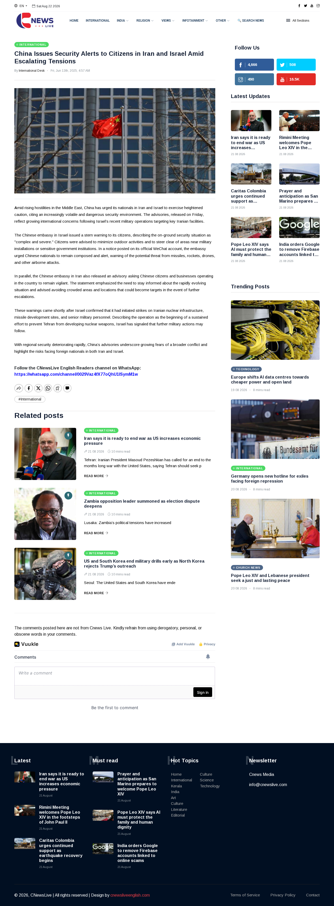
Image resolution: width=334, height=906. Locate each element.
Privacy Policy (283, 895)
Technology (210, 786)
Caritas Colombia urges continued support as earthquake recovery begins (60, 850)
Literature (179, 809)
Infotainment (193, 20)
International (98, 20)
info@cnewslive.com (268, 784)
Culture (177, 803)
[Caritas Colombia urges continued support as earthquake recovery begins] (251, 174)
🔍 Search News (250, 20)
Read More (94, 476)
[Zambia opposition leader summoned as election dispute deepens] (45, 514)
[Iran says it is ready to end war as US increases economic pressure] (45, 454)
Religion (143, 20)
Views (166, 20)
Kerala (176, 786)
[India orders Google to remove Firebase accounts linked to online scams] (299, 227)
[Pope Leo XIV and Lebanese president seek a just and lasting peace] (275, 528)
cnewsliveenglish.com (130, 895)
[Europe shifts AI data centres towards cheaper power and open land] (275, 330)
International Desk (32, 70)
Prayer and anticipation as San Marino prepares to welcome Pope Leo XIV (137, 784)
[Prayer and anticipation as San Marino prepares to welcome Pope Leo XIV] (299, 174)
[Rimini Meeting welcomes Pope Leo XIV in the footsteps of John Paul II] (299, 120)
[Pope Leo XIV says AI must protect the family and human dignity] (251, 227)
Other (221, 20)
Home (74, 20)
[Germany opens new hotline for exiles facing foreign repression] (275, 429)
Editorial (178, 815)
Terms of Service (245, 895)
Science (207, 780)
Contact (313, 895)
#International (30, 399)
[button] (20, 6)
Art (173, 797)
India (121, 20)
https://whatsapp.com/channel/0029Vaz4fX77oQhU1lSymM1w (76, 374)
